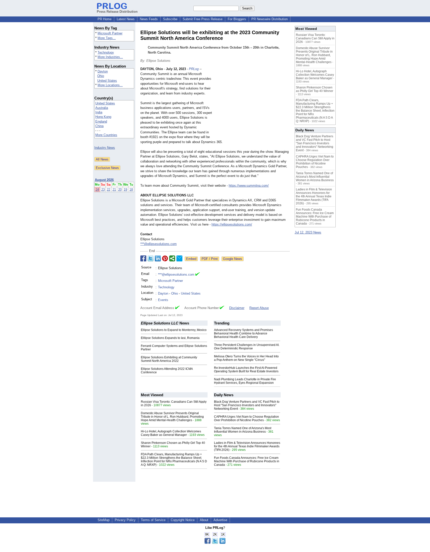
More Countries (106, 135)
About (204, 520)
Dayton (103, 71)
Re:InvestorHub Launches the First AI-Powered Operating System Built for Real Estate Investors (246, 369)
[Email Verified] (197, 274)
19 (125, 189)
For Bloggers (237, 19)
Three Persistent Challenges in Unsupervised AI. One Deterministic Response (246, 346)
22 (108, 189)
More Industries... (110, 57)
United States (107, 80)
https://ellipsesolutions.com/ (232, 224)
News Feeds (149, 19)
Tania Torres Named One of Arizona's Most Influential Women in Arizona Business (242, 429)
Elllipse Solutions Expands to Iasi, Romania (170, 338)
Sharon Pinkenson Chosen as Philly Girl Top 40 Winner (314, 89)
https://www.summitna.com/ (249, 185)
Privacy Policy (125, 520)
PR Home (104, 19)
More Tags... (107, 38)
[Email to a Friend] (179, 258)
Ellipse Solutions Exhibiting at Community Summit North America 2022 (169, 359)
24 (97, 189)
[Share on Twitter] (151, 258)
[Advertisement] (252, 103)
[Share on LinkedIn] (158, 258)
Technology (106, 52)
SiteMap (103, 520)
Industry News (104, 148)
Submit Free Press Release (202, 19)
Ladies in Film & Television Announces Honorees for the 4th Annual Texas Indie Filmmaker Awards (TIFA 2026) (247, 446)
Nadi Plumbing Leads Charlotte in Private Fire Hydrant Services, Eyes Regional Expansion (245, 381)
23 (103, 189)
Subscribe (170, 19)
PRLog (194, 69)
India (98, 112)
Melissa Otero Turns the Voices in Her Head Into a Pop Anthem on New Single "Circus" (246, 358)
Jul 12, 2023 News (308, 232)
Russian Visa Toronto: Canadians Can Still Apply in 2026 (315, 38)
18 (131, 189)
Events (163, 300)
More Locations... (110, 85)
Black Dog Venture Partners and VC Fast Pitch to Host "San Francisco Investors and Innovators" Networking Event (246, 405)
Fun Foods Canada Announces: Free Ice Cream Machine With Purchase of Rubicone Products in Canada (246, 461)
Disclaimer (236, 308)
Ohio (100, 76)
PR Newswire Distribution (269, 19)
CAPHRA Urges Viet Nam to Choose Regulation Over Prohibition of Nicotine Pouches (246, 418)
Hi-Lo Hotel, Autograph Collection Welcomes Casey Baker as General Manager (171, 433)
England (101, 121)
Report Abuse (259, 308)
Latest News (126, 19)
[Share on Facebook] (143, 258)
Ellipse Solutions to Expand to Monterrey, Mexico (174, 330)
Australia (101, 108)
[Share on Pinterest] (165, 258)
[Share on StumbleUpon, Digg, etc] (172, 258)
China (99, 126)
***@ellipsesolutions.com (158, 244)
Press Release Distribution (117, 11)
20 (120, 189)
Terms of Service (153, 520)
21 (114, 189)
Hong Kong (103, 117)
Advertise (220, 520)
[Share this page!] (215, 543)
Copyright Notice (183, 520)
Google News (232, 259)
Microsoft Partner (110, 33)
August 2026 (104, 180)
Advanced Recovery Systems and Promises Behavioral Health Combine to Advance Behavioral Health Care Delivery (243, 333)
